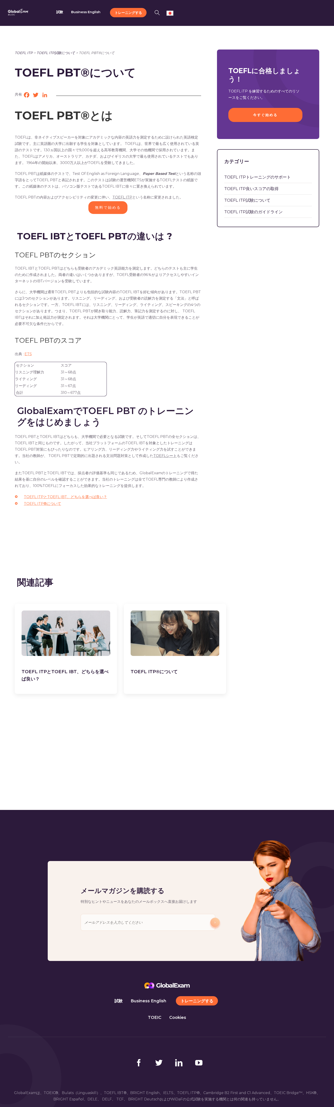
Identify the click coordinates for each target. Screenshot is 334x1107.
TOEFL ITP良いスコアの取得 (251, 188)
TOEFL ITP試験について (56, 53)
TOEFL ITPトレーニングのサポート (257, 177)
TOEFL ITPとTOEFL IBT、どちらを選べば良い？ (65, 497)
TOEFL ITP (24, 53)
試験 (119, 1000)
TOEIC (154, 1017)
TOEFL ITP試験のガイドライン (253, 211)
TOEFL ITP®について (42, 503)
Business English (148, 1000)
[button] (158, 12)
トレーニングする (197, 1000)
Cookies (177, 1017)
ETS (28, 354)
